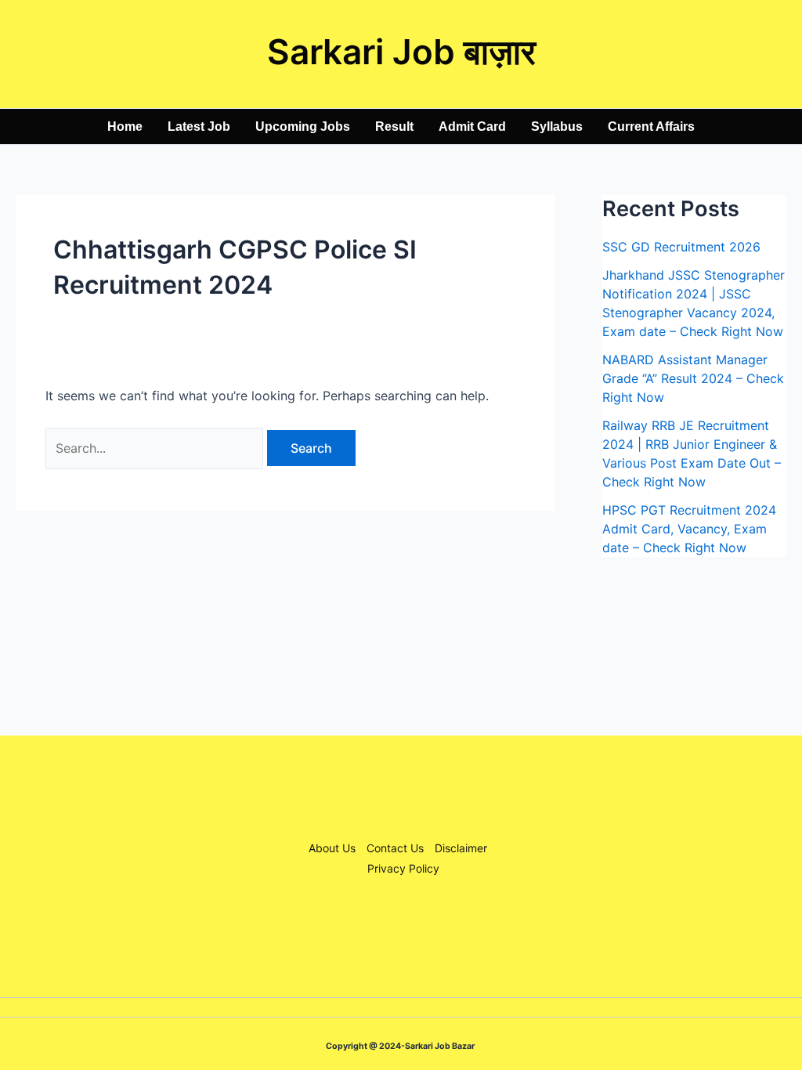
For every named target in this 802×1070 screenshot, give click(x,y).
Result (394, 126)
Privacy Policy (403, 868)
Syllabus (557, 126)
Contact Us (395, 848)
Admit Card (472, 126)
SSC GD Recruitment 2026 (681, 247)
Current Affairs (651, 126)
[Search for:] (156, 448)
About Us (332, 848)
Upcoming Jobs (302, 126)
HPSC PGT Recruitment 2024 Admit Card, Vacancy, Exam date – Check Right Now (689, 528)
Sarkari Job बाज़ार (401, 52)
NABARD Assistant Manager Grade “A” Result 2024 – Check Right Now (693, 378)
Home (125, 126)
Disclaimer (461, 848)
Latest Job (199, 126)
